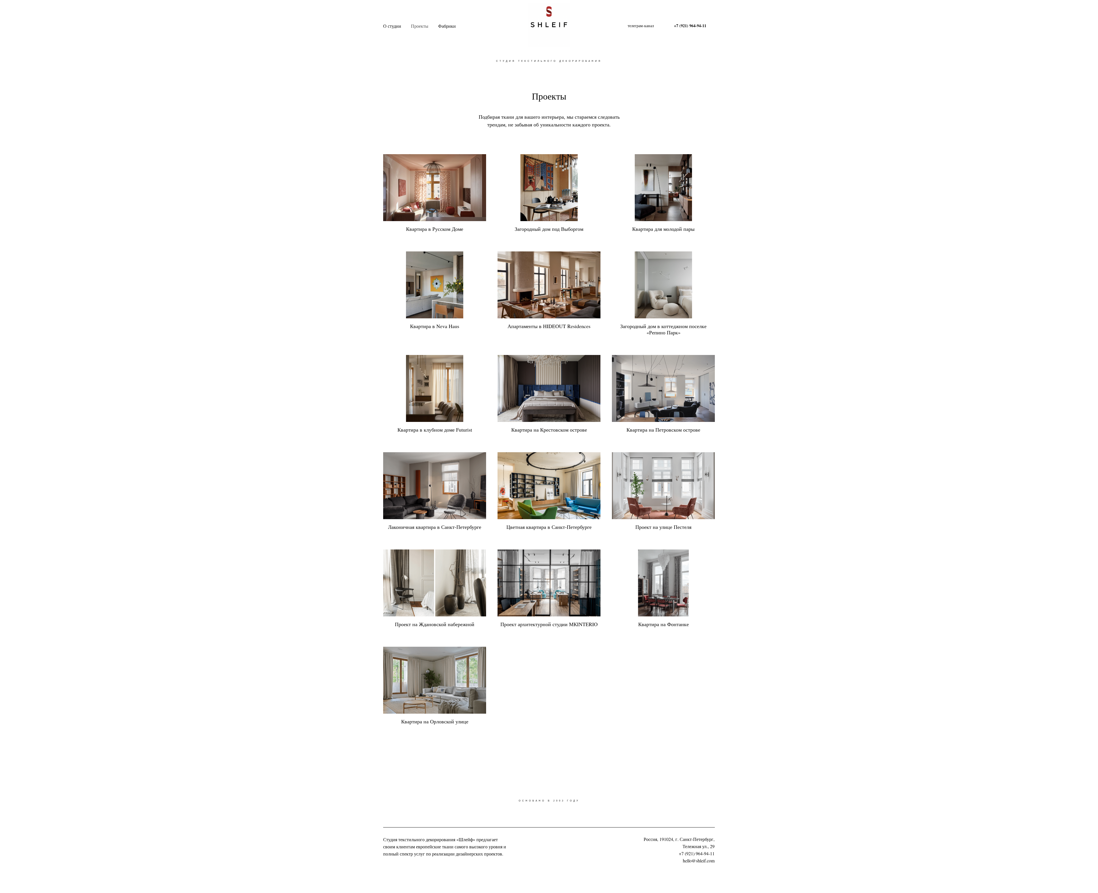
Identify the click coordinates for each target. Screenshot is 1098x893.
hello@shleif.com (699, 861)
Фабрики (447, 26)
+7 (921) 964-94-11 (697, 853)
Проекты (419, 26)
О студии (392, 26)
